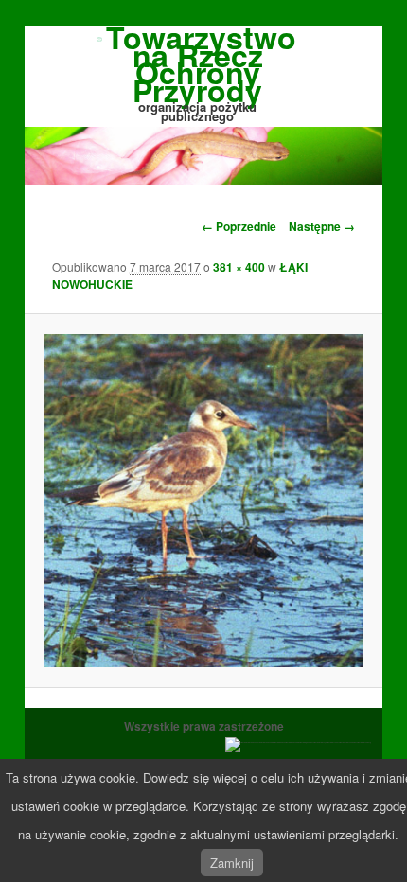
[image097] (203, 500)
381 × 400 (239, 266)
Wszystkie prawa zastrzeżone (204, 725)
